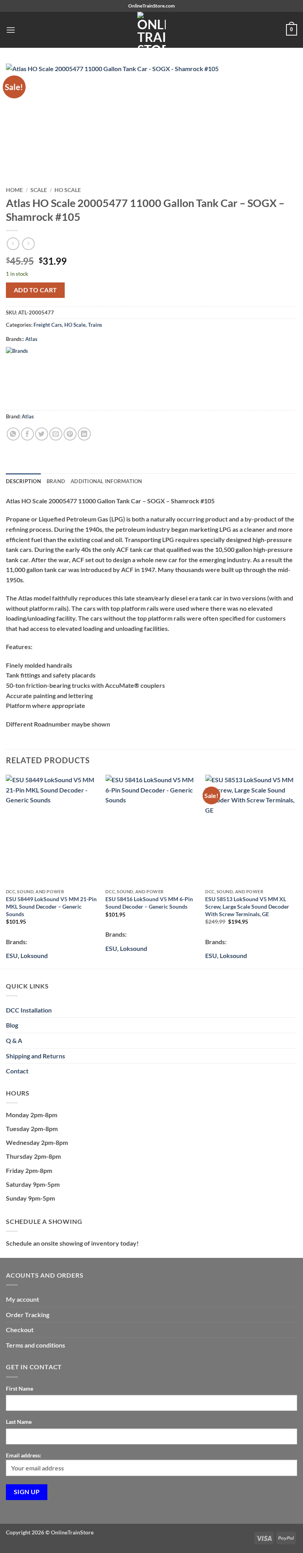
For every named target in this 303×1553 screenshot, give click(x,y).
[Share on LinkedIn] (84, 433)
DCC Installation (29, 1010)
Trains (95, 325)
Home (14, 190)
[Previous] (6, 871)
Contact (17, 1071)
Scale (38, 190)
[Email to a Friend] (55, 433)
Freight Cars (48, 325)
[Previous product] (28, 243)
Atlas (31, 339)
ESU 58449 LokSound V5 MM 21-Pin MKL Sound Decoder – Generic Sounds (51, 906)
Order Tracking (27, 1314)
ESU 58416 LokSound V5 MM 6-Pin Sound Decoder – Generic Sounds (149, 903)
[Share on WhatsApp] (13, 433)
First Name (19, 1388)
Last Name (19, 1421)
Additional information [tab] (106, 481)
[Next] (297, 871)
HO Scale (67, 190)
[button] (10, 30)
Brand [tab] (56, 481)
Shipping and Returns (35, 1056)
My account (22, 1299)
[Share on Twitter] (41, 433)
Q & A (14, 1040)
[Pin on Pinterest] (70, 433)
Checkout (20, 1329)
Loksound (34, 955)
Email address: (23, 1455)
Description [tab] (23, 481)
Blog (12, 1025)
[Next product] (13, 243)
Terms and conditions (35, 1345)
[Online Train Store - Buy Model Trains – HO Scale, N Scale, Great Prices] (151, 30)
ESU (111, 948)
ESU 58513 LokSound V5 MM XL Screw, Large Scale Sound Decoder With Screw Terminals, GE (247, 906)
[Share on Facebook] (27, 433)
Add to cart (35, 290)
